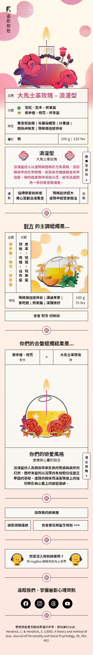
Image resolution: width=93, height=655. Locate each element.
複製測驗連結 (17, 525)
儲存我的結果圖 (46, 512)
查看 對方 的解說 (46, 316)
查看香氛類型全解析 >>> (61, 525)
